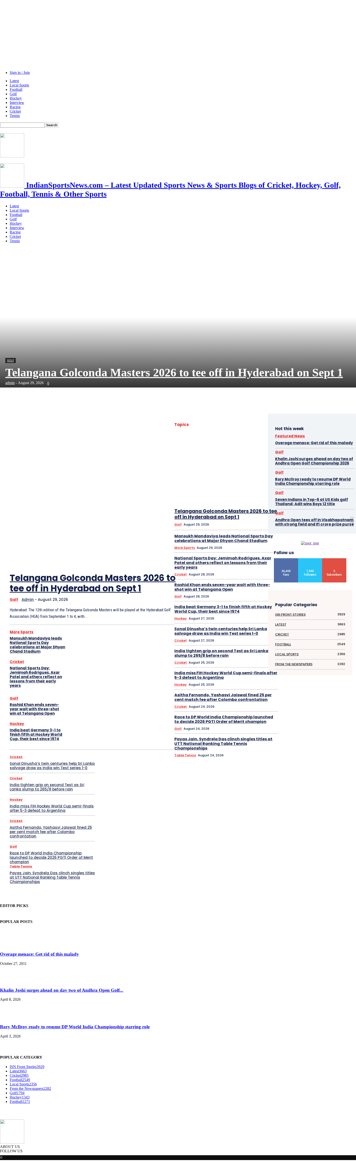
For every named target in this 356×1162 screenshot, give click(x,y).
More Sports (21, 632)
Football (16, 89)
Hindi (218, 499)
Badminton (221, 436)
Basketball (203, 443)
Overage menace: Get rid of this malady (314, 442)
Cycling (262, 462)
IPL (238, 531)
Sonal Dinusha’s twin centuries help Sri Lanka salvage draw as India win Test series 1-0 (52, 765)
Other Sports (225, 562)
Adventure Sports (201, 430)
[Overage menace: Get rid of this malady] (12, 945)
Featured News (208, 480)
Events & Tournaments (214, 474)
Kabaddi (197, 537)
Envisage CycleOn (219, 468)
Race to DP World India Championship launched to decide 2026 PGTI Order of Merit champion (51, 857)
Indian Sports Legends (222, 518)
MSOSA (249, 550)
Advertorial (225, 430)
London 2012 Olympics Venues (248, 543)
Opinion (262, 556)
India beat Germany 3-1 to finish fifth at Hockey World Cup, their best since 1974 (36, 734)
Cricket (15, 111)
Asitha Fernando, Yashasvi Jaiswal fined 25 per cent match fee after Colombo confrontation (51, 832)
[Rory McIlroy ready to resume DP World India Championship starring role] (12, 1017)
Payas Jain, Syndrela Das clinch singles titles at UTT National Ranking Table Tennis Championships (52, 877)
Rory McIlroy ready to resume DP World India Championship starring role (313, 481)
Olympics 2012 (242, 556)
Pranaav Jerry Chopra (212, 575)
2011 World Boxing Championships (226, 424)
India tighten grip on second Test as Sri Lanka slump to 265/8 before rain (47, 787)
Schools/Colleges (255, 587)
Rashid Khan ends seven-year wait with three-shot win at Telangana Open (34, 709)
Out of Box (260, 562)
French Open (259, 487)
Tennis (15, 116)
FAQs (263, 474)
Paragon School (207, 569)
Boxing (219, 449)
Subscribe (334, 560)
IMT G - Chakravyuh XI (253, 512)
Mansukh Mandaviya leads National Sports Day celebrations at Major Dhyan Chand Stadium (37, 645)
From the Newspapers (219, 493)
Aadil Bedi (260, 424)
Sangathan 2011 (211, 587)
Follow (310, 560)
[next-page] (161, 551)
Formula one (237, 487)
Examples (240, 474)
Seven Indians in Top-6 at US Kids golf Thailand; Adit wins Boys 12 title (311, 501)
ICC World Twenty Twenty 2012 (214, 512)
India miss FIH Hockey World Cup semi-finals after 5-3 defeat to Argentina (52, 808)
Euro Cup (261, 468)
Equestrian (242, 468)
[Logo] (12, 156)
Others (243, 562)
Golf (13, 94)
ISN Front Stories (256, 531)
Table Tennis (21, 866)
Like (286, 560)
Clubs (243, 455)
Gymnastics (202, 499)
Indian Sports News (254, 518)
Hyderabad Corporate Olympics (247, 506)
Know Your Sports (219, 537)
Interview (17, 103)
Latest (14, 81)
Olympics (221, 556)
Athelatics (244, 430)
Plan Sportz (230, 569)
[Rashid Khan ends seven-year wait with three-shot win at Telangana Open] (81, 706)
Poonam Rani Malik (255, 569)
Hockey (16, 98)
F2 (253, 474)
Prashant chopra (242, 575)
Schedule (232, 587)
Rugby (263, 581)
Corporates (259, 455)
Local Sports (19, 85)
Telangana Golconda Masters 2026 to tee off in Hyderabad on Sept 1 (174, 372)
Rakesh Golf (245, 581)
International (205, 531)
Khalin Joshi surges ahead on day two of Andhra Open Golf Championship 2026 (314, 461)
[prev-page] (147, 551)
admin (10, 383)
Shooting (226, 594)
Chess (263, 449)
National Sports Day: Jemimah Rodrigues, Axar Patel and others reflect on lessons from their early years (36, 677)
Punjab (262, 575)
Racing (15, 107)
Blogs (205, 449)
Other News (204, 562)
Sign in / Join (20, 72)
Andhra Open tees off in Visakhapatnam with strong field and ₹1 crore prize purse (314, 522)
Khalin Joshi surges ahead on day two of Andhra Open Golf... (61, 990)
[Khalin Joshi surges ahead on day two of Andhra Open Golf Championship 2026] (12, 981)
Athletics (261, 430)
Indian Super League (254, 525)
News (263, 550)
